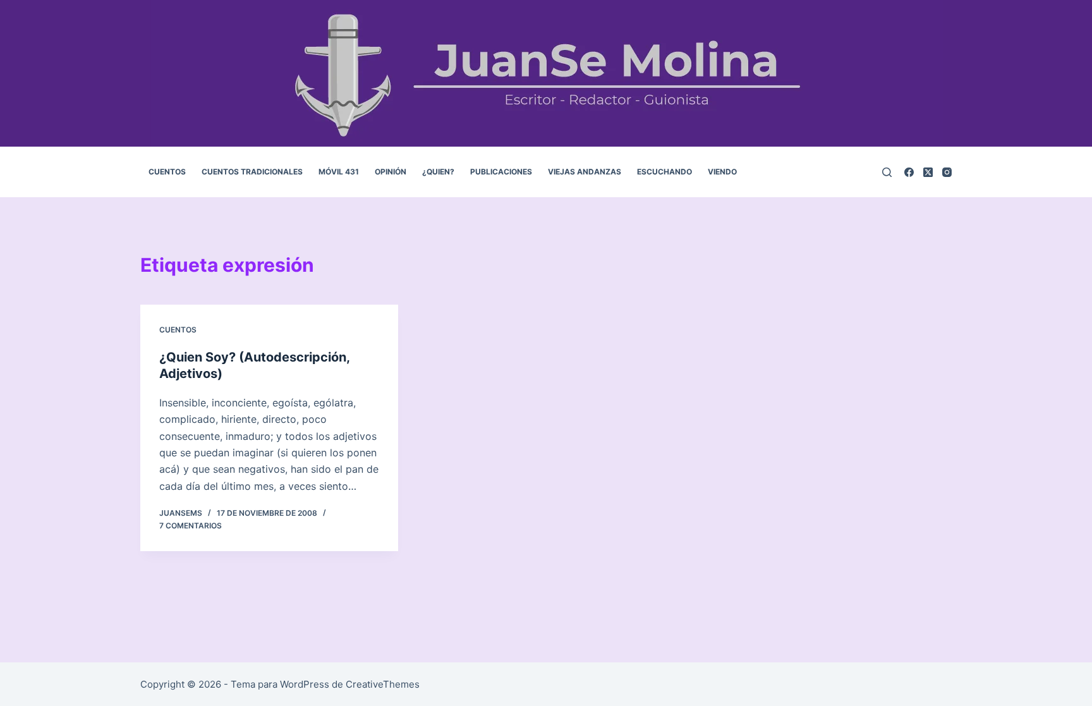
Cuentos (178, 329)
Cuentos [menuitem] (167, 171)
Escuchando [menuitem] (664, 171)
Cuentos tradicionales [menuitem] (252, 171)
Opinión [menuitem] (390, 171)
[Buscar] (887, 172)
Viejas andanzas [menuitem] (584, 171)
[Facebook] (909, 172)
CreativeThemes (383, 684)
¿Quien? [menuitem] (438, 171)
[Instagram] (947, 172)
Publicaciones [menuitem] (501, 171)
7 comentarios (190, 525)
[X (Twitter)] (928, 172)
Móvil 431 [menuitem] (338, 171)
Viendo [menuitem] (722, 171)
